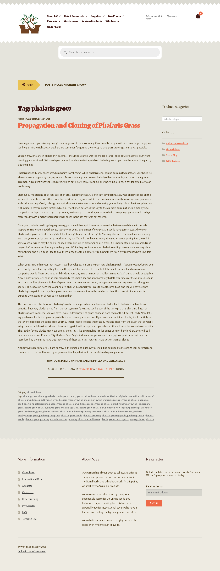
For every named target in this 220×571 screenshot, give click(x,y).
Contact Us (28, 492)
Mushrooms (71, 21)
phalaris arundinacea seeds (118, 412)
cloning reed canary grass (69, 396)
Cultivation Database (177, 143)
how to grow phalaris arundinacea (97, 408)
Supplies (96, 16)
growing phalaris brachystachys (110, 404)
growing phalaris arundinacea (39, 404)
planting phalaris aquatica (53, 419)
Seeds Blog (172, 155)
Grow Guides (34, 392)
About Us (27, 486)
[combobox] (182, 119)
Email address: (154, 486)
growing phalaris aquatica (106, 400)
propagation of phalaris (142, 419)
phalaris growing (92, 415)
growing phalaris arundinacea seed (74, 404)
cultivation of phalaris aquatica (123, 396)
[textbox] (182, 119)
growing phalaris (83, 400)
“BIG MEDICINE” (105, 369)
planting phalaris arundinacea (84, 419)
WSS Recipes (173, 161)
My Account (172, 16)
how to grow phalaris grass (130, 408)
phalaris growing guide (114, 415)
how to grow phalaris (35, 408)
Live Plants (114, 16)
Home (29, 84)
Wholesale (112, 21)
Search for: (190, 16)
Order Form (54, 27)
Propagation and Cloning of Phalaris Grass (79, 125)
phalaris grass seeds (71, 415)
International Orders (155, 16)
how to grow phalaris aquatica (62, 408)
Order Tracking (30, 499)
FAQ (24, 512)
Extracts (52, 21)
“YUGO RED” (86, 369)
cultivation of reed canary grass (57, 400)
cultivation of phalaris (95, 396)
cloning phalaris (46, 396)
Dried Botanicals (74, 16)
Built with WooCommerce (32, 551)
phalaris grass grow (49, 415)
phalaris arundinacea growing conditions (81, 412)
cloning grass (30, 396)
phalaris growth (135, 415)
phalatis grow (32, 419)
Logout (149, 19)
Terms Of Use (29, 519)
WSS (48, 119)
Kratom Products (91, 21)
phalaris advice (51, 412)
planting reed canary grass (115, 419)
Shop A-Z (52, 16)
